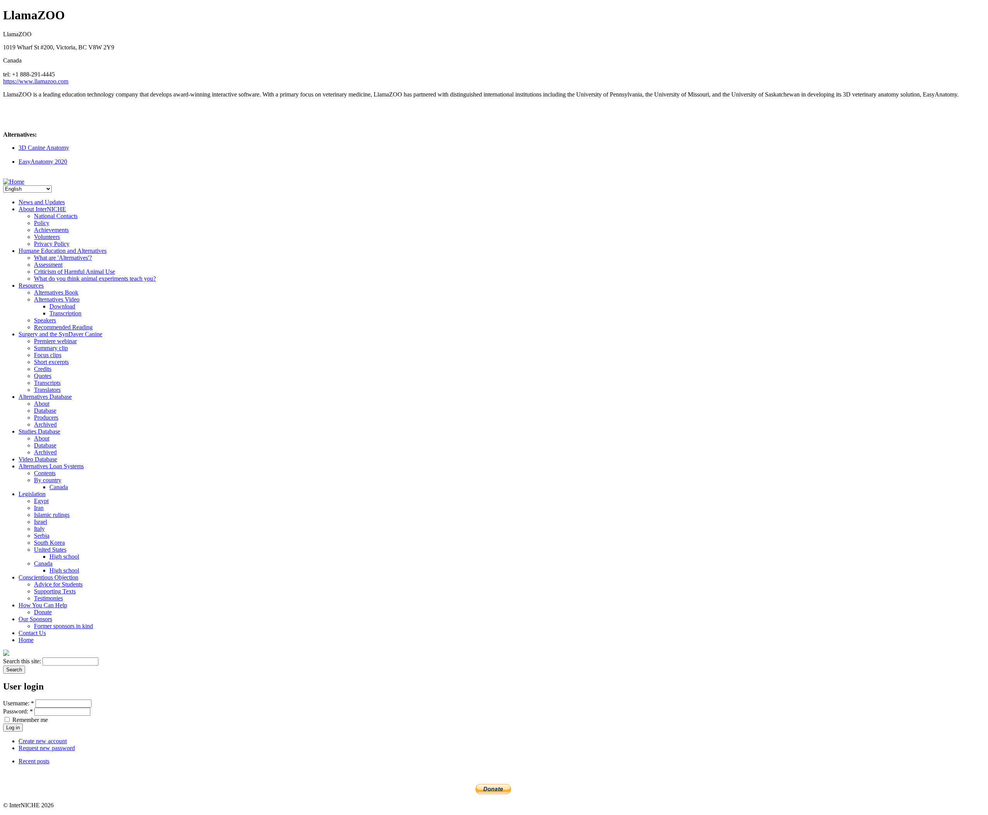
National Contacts (56, 216)
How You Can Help (43, 605)
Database (45, 410)
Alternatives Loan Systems (51, 466)
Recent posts (34, 761)
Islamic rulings (51, 515)
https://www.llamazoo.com (35, 81)
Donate (43, 612)
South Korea (49, 542)
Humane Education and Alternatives (63, 250)
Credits (42, 369)
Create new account (43, 741)
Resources (31, 285)
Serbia (41, 535)
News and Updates (42, 202)
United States (50, 549)
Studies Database (39, 431)
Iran (39, 508)
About (41, 403)
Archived (45, 424)
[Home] (13, 181)
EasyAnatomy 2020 (43, 161)
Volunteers (47, 237)
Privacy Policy (51, 244)
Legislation (32, 494)
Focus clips (47, 355)
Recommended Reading (63, 327)
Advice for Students (58, 584)
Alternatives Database (45, 396)
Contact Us (32, 633)
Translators (47, 389)
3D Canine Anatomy (44, 147)
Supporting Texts (55, 591)
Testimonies (48, 598)
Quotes (42, 376)
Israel (40, 521)
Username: (18, 703)
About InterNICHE (42, 209)
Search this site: (22, 661)
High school (64, 556)
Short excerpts (51, 362)
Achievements (51, 230)
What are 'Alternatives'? (63, 257)
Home (26, 640)
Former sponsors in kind (63, 626)
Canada (58, 487)
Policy (41, 223)
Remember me (29, 720)
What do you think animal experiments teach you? (95, 278)
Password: (18, 711)
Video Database (38, 459)
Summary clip (51, 348)
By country (47, 480)
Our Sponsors (35, 619)
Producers (46, 417)
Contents (45, 473)
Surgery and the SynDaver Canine (60, 334)
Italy (39, 528)
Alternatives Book (56, 292)
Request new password (47, 748)
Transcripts (47, 383)
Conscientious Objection (48, 577)
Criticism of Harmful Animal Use (74, 271)
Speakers (45, 320)
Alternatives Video (57, 299)
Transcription (65, 313)
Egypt (41, 501)
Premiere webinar (55, 341)
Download (62, 306)
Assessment (48, 264)
